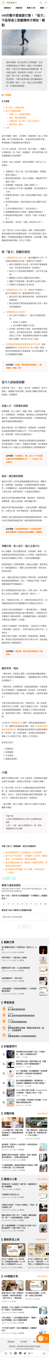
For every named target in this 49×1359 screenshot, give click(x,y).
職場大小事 (31, 8)
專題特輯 (43, 8)
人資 (13, 878)
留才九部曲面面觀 (13, 111)
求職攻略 (18, 8)
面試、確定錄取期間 (17, 118)
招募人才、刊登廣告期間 (19, 114)
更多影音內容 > (41, 1239)
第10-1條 (22, 258)
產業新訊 (7, 8)
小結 (7, 128)
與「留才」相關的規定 (14, 108)
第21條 (37, 344)
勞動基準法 (12, 258)
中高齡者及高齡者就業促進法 (19, 344)
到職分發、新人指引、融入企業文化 (24, 121)
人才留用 (6, 878)
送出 (24, 927)
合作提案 (23, 1342)
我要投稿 (10, 1342)
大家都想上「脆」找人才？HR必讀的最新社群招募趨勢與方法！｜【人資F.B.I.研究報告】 (24, 459)
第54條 (22, 312)
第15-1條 (22, 290)
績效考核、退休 (16, 124)
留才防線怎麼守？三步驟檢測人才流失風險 (23, 852)
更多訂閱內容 (42, 1113)
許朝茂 (8, 95)
